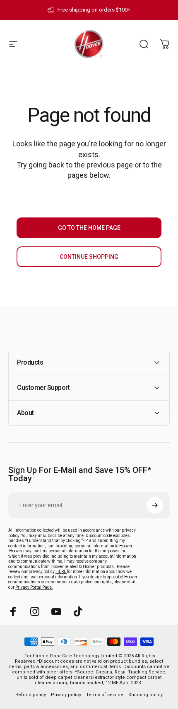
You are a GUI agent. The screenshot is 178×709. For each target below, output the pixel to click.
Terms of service (104, 694)
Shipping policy (145, 694)
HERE (61, 571)
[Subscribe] (155, 505)
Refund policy (30, 694)
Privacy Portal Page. (34, 587)
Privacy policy (66, 694)
